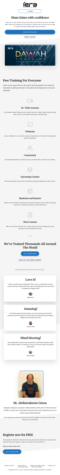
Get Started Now (30, 253)
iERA (20, 469)
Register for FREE (30, 32)
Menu (31, 11)
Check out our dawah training (30, 260)
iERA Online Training (30, 5)
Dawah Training (30, 37)
